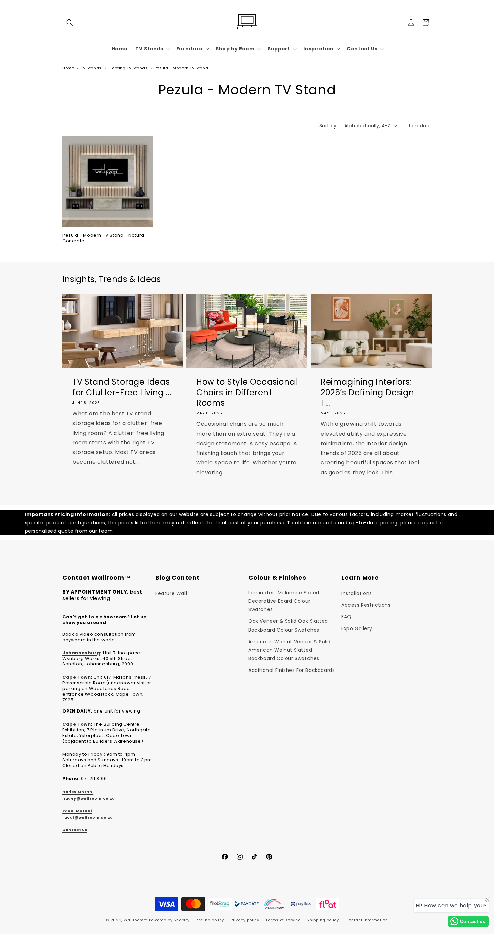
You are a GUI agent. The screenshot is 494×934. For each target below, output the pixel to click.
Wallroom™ (136, 920)
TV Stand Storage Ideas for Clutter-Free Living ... (121, 387)
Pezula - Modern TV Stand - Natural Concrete (104, 238)
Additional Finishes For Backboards (291, 670)
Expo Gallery (356, 628)
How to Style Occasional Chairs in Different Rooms (246, 392)
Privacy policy (245, 920)
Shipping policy (323, 920)
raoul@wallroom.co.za (87, 817)
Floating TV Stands (128, 68)
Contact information (366, 920)
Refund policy (210, 920)
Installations (356, 593)
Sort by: (328, 125)
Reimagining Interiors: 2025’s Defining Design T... (367, 392)
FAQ (346, 616)
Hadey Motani (77, 792)
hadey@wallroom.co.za (88, 798)
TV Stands (91, 68)
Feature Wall (171, 593)
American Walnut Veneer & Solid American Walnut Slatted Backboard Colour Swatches (289, 650)
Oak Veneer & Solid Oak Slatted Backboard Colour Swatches (288, 625)
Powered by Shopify (169, 920)
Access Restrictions (365, 605)
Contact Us (74, 830)
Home (68, 68)
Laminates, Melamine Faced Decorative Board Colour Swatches (283, 601)
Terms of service (282, 920)
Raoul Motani (77, 811)
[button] (69, 22)
